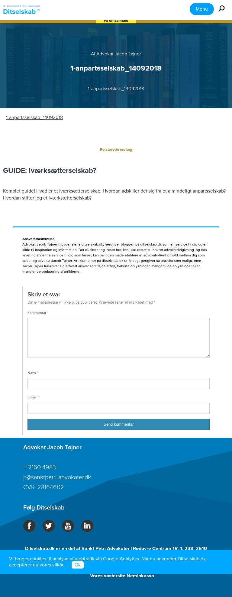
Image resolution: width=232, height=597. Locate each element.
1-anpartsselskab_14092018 (34, 117)
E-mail (33, 397)
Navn (32, 373)
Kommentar (37, 313)
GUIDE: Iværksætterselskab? (49, 170)
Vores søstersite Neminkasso (122, 576)
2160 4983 (42, 467)
